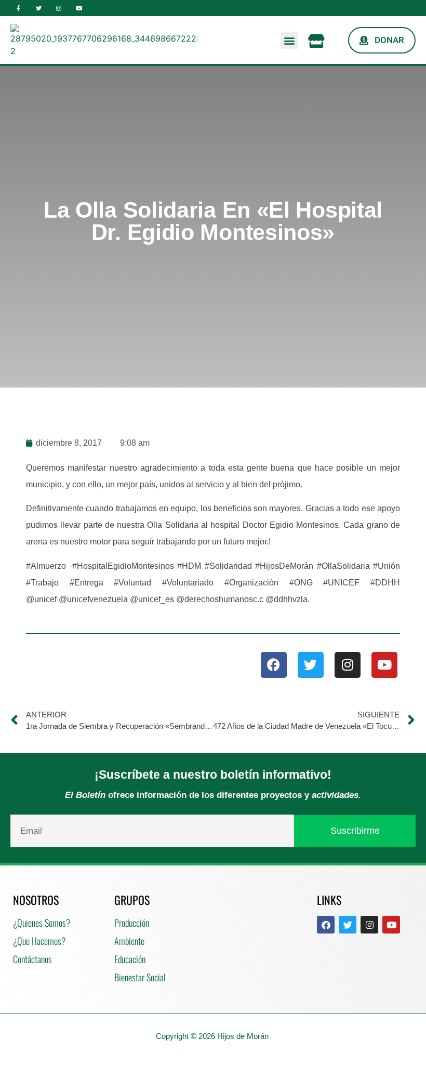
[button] (289, 40)
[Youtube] (79, 8)
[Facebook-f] (18, 8)
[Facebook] (274, 665)
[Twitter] (39, 8)
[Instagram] (59, 8)
